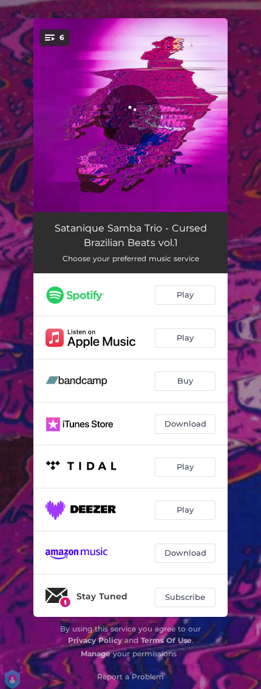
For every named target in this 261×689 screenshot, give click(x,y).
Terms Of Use (166, 640)
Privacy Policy (95, 640)
